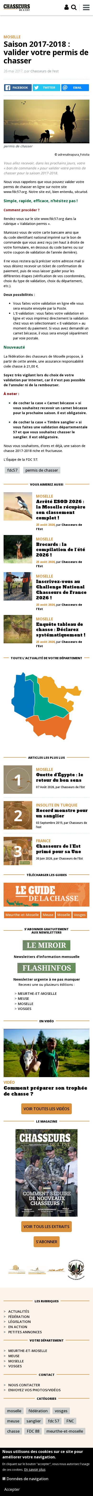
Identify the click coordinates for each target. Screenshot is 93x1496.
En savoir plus (35, 1469)
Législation (19, 1321)
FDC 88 (33, 1431)
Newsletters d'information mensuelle (46, 956)
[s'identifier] (66, 7)
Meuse (48, 915)
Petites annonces (25, 1332)
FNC (70, 1421)
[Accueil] (17, 7)
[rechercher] (74, 7)
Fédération (19, 1316)
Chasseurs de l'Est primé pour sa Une (58, 849)
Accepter (12, 1489)
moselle (14, 1410)
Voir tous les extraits (46, 1226)
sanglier (33, 1421)
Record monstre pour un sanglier (62, 813)
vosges (61, 1410)
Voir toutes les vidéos (46, 1108)
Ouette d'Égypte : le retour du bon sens (59, 777)
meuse (13, 1421)
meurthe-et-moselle (64, 1431)
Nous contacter (24, 1385)
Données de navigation (27, 1478)
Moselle (63, 915)
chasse (13, 1431)
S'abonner (46, 1241)
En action (17, 1327)
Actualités (18, 1311)
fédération (38, 1410)
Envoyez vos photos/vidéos (34, 1390)
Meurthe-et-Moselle (22, 915)
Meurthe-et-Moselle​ (27, 1350)
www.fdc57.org (15, 191)
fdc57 (12, 470)
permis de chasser (42, 470)
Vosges (80, 915)
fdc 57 (53, 1421)
